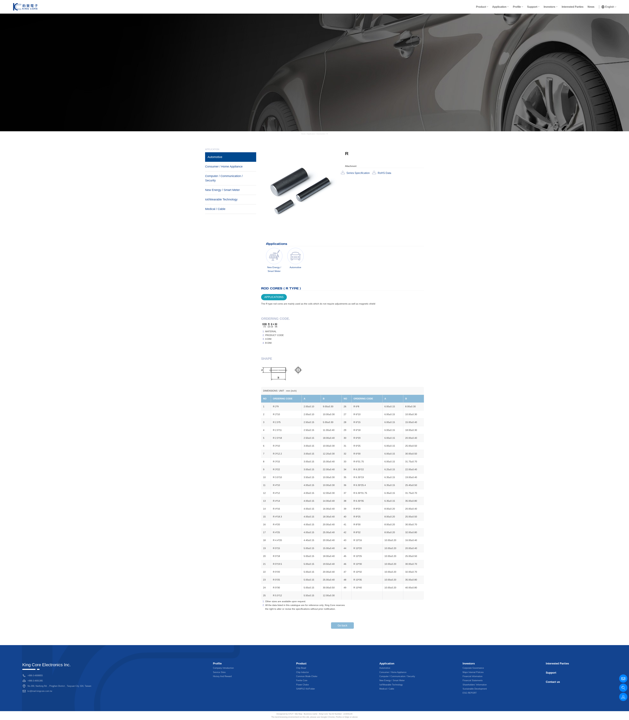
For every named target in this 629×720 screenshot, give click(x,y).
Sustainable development (475, 689)
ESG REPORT (470, 693)
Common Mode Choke (306, 676)
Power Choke (302, 684)
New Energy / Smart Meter (222, 190)
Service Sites (219, 672)
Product (481, 6)
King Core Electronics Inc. (46, 664)
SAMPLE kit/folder (305, 689)
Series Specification (358, 173)
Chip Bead (301, 668)
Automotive (321, 134)
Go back (342, 625)
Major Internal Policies (473, 672)
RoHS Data (384, 173)
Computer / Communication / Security (224, 178)
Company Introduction (223, 668)
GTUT (291, 714)
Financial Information (472, 676)
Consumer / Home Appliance (224, 166)
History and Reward (222, 676)
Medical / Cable (215, 209)
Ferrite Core (301, 680)
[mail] (623, 678)
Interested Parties (572, 6)
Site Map (298, 714)
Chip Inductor (302, 672)
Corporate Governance (473, 668)
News (591, 6)
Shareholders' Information (475, 684)
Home (303, 134)
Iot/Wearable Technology (221, 199)
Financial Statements (473, 680)
